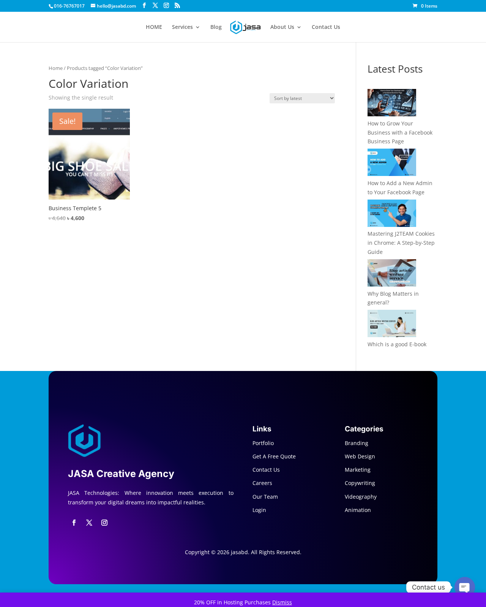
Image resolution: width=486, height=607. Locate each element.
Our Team (265, 496)
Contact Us (326, 27)
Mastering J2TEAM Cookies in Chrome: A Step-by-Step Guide (401, 242)
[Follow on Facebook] (74, 523)
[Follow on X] (89, 523)
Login (259, 509)
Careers (262, 483)
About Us (282, 27)
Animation (358, 509)
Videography (361, 496)
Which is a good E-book (397, 344)
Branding (356, 443)
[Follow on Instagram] (104, 523)
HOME (154, 27)
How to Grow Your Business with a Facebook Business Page (400, 132)
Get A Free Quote (274, 456)
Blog (216, 27)
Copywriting (360, 483)
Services (182, 27)
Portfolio (263, 443)
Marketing (358, 469)
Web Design (360, 456)
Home (56, 68)
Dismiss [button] (282, 602)
